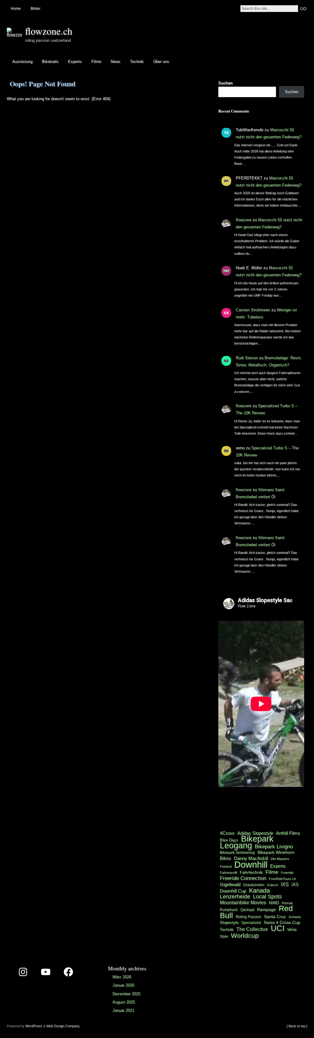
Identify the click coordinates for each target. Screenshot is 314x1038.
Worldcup (245, 935)
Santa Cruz (275, 916)
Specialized (251, 923)
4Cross (227, 833)
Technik (137, 61)
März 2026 (122, 977)
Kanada (259, 890)
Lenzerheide (235, 897)
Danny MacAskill (251, 858)
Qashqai (247, 910)
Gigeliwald (230, 884)
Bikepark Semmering (237, 853)
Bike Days (229, 840)
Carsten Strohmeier (253, 310)
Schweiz (295, 917)
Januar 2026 (123, 985)
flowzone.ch (48, 30)
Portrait (287, 903)
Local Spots (267, 897)
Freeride (287, 872)
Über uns (161, 61)
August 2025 (124, 1002)
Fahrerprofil (228, 872)
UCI (278, 928)
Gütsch (272, 885)
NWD (274, 902)
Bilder (35, 8)
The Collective (252, 929)
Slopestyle (229, 922)
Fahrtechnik (251, 872)
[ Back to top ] (297, 1026)
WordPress (33, 1026)
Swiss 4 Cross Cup (282, 922)
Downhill (250, 864)
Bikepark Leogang (247, 842)
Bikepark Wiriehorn (276, 852)
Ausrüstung (22, 61)
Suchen (225, 83)
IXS (285, 884)
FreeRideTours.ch (282, 879)
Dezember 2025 (126, 994)
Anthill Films (288, 833)
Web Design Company (63, 1026)
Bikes (225, 858)
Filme (96, 61)
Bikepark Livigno (274, 846)
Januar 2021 (123, 1010)
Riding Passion (248, 917)
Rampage (266, 909)
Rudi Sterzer (247, 358)
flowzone (243, 220)
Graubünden (253, 885)
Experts (75, 61)
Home (16, 8)
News (116, 61)
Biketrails (50, 61)
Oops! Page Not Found (42, 84)
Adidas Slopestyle (255, 833)
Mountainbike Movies (243, 902)
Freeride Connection (243, 878)
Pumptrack (229, 910)
